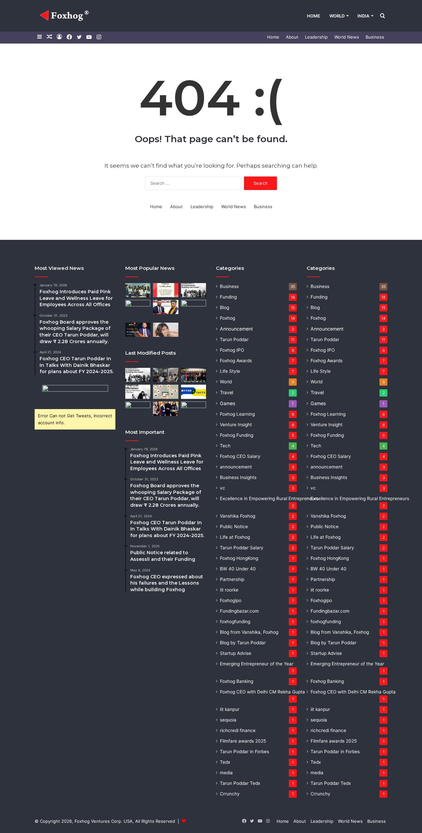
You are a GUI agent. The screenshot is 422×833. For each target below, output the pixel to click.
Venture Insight (236, 424)
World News (346, 37)
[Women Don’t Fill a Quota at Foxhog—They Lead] (193, 375)
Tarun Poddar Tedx (240, 783)
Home (313, 15)
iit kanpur (229, 709)
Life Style (230, 371)
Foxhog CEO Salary (240, 456)
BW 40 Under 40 (238, 568)
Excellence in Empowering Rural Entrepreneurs (269, 498)
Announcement (236, 329)
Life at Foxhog (235, 537)
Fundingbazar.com (239, 611)
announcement (236, 466)
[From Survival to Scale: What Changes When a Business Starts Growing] (137, 408)
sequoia (228, 719)
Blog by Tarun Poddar (243, 642)
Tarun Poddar (234, 339)
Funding (228, 297)
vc (222, 488)
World (337, 15)
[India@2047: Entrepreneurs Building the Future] (193, 290)
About (292, 37)
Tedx (225, 762)
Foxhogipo (230, 600)
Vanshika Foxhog (237, 516)
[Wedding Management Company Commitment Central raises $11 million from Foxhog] (165, 330)
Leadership (316, 37)
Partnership (232, 579)
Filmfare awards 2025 (243, 741)
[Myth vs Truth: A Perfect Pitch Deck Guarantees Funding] (193, 392)
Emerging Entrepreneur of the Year (256, 663)
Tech (225, 445)
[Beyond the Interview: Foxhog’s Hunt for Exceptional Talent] (165, 375)
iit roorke (229, 590)
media (226, 772)
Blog (224, 307)
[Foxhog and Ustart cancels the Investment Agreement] (165, 290)
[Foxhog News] (65, 16)
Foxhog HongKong (239, 558)
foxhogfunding (235, 621)
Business (375, 37)
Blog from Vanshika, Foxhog (249, 632)
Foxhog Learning (237, 414)
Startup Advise (235, 653)
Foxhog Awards (236, 360)
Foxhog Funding (236, 435)
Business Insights (238, 477)
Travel (226, 392)
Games (227, 403)
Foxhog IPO (232, 350)
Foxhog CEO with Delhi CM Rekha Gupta (262, 691)
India (363, 15)
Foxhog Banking (236, 681)
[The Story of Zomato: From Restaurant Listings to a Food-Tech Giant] (165, 392)
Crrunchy (230, 793)
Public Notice (234, 526)
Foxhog (227, 318)
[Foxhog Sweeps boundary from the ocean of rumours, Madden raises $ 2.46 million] (137, 290)
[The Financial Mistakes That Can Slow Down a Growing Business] (137, 392)
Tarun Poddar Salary (241, 547)
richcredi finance (238, 730)
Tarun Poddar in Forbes (244, 751)
